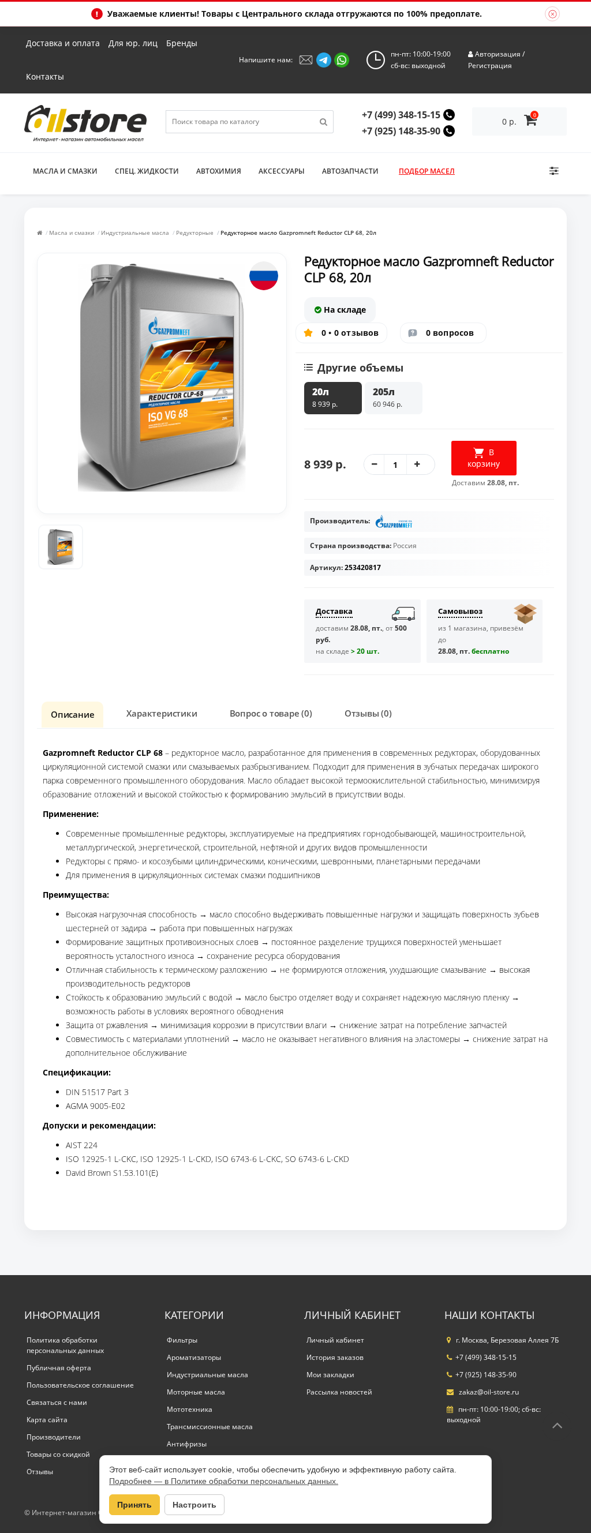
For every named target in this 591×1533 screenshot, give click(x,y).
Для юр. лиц (133, 43)
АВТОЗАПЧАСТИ (350, 171)
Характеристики (161, 713)
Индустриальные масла (135, 232)
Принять (134, 1504)
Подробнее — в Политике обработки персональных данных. (223, 1481)
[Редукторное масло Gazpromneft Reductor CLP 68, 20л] (60, 546)
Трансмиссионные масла (210, 1426)
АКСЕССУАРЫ (282, 171)
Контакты (45, 76)
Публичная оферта (59, 1368)
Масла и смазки (65, 171)
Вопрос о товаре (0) (271, 713)
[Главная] (39, 232)
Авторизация (498, 54)
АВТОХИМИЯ (218, 171)
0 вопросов (450, 332)
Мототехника (189, 1409)
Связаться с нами (57, 1402)
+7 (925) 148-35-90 (401, 131)
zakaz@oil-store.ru (488, 1392)
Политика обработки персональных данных (65, 1345)
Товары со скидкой (58, 1454)
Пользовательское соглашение (80, 1385)
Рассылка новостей (339, 1392)
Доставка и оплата (63, 43)
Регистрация (490, 65)
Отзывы (40, 1471)
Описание (72, 714)
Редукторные (195, 232)
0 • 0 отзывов (350, 332)
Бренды (181, 43)
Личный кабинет (335, 1340)
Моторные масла (196, 1392)
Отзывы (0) (368, 713)
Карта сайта (47, 1420)
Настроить (194, 1504)
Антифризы (187, 1444)
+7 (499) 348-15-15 (401, 115)
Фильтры (182, 1340)
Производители (54, 1437)
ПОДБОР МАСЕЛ (427, 171)
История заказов (335, 1357)
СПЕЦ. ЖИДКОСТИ (147, 171)
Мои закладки (330, 1375)
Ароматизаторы (194, 1357)
